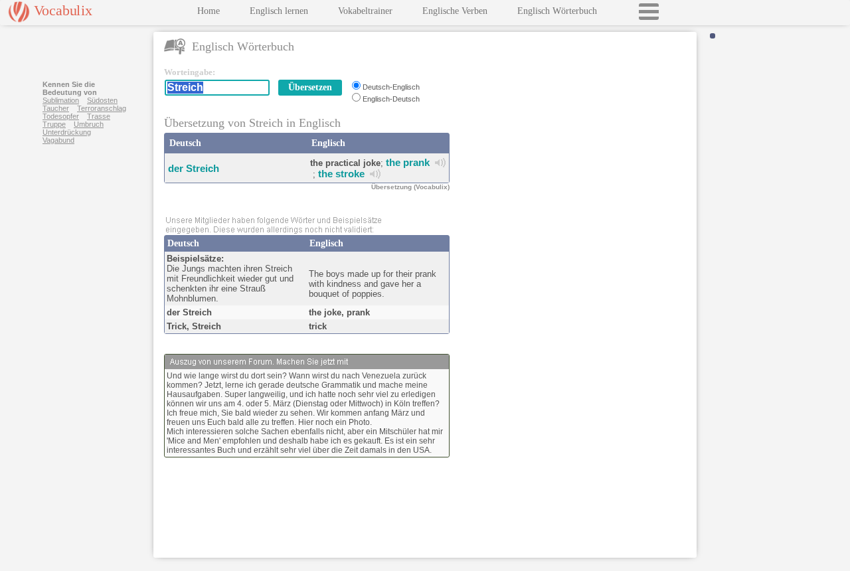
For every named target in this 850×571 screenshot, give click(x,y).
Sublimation (60, 100)
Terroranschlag (101, 108)
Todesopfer (60, 116)
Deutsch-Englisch (391, 87)
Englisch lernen (279, 11)
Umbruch (89, 124)
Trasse (98, 116)
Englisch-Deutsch (391, 99)
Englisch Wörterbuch (557, 11)
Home (208, 11)
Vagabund (58, 140)
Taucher (55, 108)
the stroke (341, 173)
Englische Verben (454, 11)
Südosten (102, 100)
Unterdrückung (66, 132)
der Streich (193, 168)
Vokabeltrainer (365, 11)
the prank (408, 162)
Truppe (54, 124)
